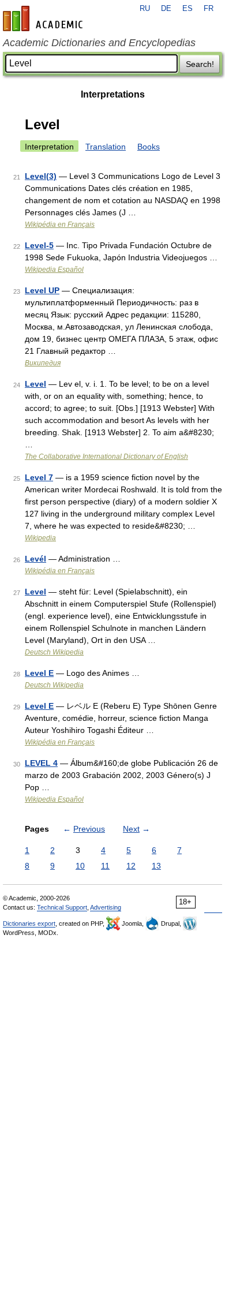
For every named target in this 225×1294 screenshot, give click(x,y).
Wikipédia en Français (60, 224)
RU (145, 9)
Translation (105, 146)
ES (187, 9)
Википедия (43, 363)
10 (80, 865)
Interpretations (113, 94)
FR (208, 9)
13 (156, 865)
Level (35, 383)
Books (148, 146)
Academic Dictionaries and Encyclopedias (99, 42)
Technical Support (62, 907)
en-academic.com (44, 18)
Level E (39, 673)
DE (166, 9)
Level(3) (41, 176)
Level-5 (39, 245)
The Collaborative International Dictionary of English (106, 456)
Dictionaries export (29, 923)
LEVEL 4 (41, 763)
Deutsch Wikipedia (54, 652)
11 (105, 865)
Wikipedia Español (54, 269)
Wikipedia (40, 538)
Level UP (42, 290)
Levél (35, 558)
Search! (200, 64)
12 (131, 865)
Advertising (105, 907)
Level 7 (39, 477)
